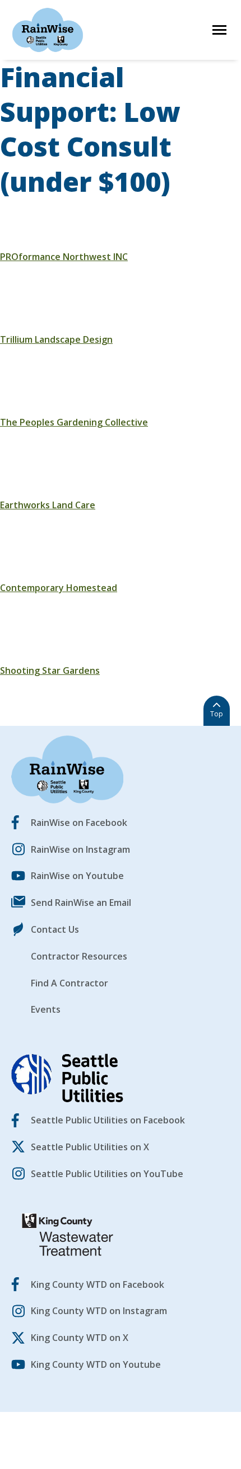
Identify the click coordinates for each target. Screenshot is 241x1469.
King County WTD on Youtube (96, 1364)
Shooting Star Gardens (50, 670)
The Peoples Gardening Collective (74, 422)
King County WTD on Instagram (99, 1311)
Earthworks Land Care (47, 505)
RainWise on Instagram (80, 849)
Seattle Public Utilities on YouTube (107, 1174)
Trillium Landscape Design (56, 339)
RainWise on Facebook (79, 822)
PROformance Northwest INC (64, 257)
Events (46, 1009)
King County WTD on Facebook (97, 1284)
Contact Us (55, 929)
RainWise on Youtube (77, 876)
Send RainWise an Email (81, 902)
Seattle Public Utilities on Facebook (108, 1120)
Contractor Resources (79, 956)
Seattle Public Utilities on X (90, 1147)
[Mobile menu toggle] (219, 30)
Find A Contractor (69, 983)
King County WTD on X (79, 1337)
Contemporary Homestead (58, 588)
